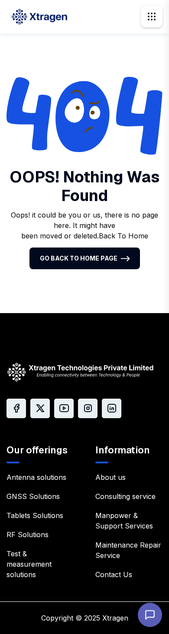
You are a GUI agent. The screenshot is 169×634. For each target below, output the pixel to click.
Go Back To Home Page (78, 258)
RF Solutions (27, 534)
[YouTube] (64, 408)
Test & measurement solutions (29, 564)
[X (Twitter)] (40, 408)
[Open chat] (150, 615)
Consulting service (125, 496)
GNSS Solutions (33, 496)
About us (110, 477)
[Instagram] (88, 408)
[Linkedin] (111, 408)
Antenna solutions (36, 477)
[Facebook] (16, 408)
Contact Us (113, 574)
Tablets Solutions (34, 515)
